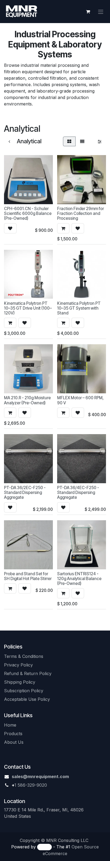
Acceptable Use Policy (27, 699)
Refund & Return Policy (28, 673)
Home (10, 725)
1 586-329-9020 (30, 785)
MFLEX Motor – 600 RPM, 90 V (80, 400)
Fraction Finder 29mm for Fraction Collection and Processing (80, 213)
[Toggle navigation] (100, 11)
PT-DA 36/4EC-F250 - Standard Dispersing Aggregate (78, 492)
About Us (13, 742)
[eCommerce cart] (87, 11)
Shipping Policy (19, 682)
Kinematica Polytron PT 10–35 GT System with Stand (79, 308)
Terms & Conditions (23, 656)
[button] (10, 228)
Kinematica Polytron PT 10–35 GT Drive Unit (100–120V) (28, 308)
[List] (82, 141)
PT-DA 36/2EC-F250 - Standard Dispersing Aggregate (25, 492)
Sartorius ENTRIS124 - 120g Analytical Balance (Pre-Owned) (79, 578)
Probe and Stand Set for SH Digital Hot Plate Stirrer (28, 576)
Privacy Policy (19, 665)
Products (13, 733)
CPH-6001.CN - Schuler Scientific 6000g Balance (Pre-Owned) (28, 213)
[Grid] (69, 141)
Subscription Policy (23, 690)
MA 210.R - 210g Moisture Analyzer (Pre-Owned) (27, 400)
